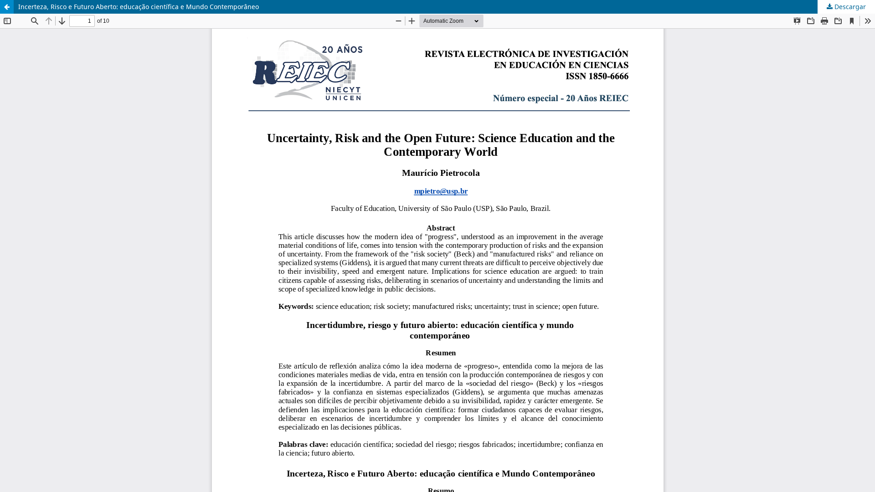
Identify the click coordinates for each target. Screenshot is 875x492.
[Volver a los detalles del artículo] (7, 7)
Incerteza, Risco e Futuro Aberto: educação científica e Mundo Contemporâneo (138, 6)
